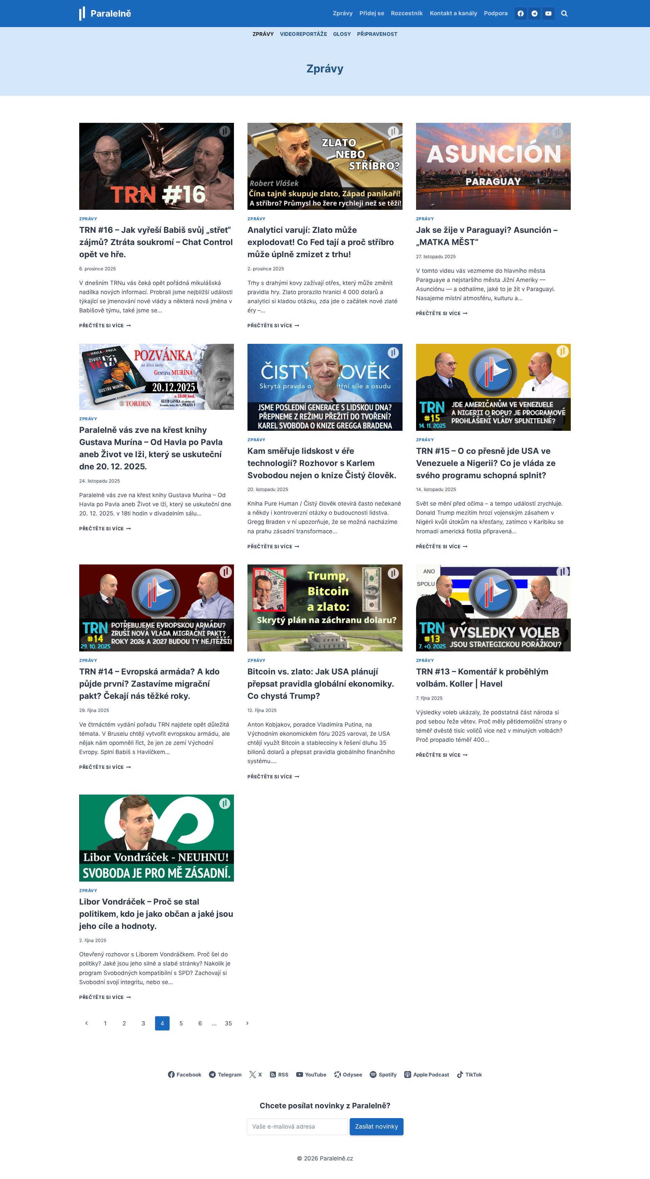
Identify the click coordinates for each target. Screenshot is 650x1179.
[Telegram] (534, 13)
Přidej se (372, 13)
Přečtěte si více (105, 325)
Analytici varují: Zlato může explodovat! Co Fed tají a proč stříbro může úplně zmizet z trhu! (320, 242)
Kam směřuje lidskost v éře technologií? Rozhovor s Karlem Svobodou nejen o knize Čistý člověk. (321, 463)
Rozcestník (407, 13)
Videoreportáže (303, 34)
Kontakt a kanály (453, 13)
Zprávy (343, 13)
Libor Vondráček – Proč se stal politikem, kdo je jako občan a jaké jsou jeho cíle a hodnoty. (156, 914)
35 (228, 1023)
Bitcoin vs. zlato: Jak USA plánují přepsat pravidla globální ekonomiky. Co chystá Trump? (320, 684)
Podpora (496, 13)
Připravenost (377, 34)
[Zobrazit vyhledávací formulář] (564, 13)
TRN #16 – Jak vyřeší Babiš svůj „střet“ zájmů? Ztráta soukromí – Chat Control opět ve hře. (156, 242)
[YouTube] (548, 13)
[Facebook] (521, 13)
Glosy (342, 34)
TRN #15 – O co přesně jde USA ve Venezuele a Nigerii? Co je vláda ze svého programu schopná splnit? (486, 463)
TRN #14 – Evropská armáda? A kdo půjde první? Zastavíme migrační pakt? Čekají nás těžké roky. (149, 684)
